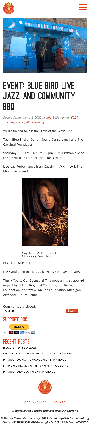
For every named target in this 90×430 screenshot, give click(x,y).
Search (72, 310)
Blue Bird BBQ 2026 (20, 347)
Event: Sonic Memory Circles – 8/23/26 (37, 353)
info (49, 117)
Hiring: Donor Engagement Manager (36, 359)
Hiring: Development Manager (30, 371)
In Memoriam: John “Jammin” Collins (36, 365)
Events (20, 122)
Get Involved (35, 402)
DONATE (59, 402)
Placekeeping (35, 122)
